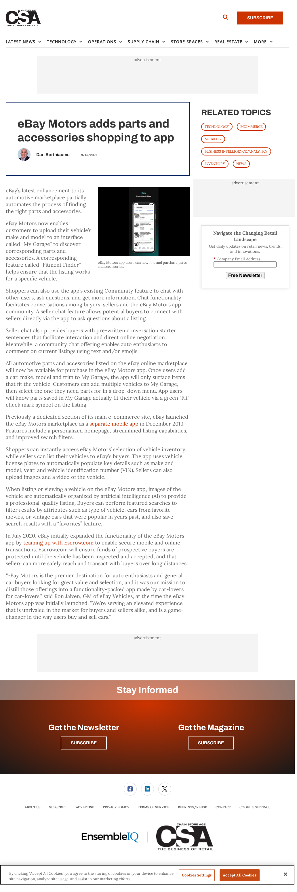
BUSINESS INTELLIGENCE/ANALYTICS (236, 151)
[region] (147, 875)
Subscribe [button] (84, 743)
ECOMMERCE (251, 126)
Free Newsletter (245, 275)
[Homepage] (23, 18)
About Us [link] (33, 807)
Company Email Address (237, 259)
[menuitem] (26, 41)
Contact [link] (223, 807)
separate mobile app (114, 423)
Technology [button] (62, 41)
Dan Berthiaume (53, 154)
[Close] (285, 874)
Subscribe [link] (58, 807)
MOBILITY (213, 139)
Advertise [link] (85, 807)
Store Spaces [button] (187, 41)
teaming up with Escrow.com (58, 542)
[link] (130, 789)
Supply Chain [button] (143, 41)
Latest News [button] (20, 41)
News (241, 164)
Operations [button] (102, 41)
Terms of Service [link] (153, 807)
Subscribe (260, 18)
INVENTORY (215, 164)
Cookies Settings (254, 807)
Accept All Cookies (239, 875)
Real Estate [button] (228, 41)
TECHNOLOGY (217, 126)
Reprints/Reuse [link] (192, 807)
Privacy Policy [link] (116, 807)
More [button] (260, 41)
